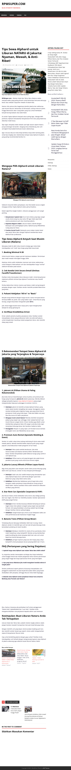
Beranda (4, 15)
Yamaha (19, 15)
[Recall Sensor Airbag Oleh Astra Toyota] (24, 656)
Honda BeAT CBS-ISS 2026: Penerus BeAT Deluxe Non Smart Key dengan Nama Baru (58, 82)
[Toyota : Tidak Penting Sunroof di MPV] (39, 653)
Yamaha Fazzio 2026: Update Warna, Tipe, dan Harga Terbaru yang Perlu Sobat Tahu (58, 88)
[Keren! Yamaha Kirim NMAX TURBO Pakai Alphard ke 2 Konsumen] (8, 653)
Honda (12, 15)
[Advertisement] (35, 33)
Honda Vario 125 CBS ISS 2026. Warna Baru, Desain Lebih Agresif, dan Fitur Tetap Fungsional (58, 73)
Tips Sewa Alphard (12, 702)
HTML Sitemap (52, 166)
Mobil (27, 65)
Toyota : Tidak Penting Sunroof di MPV (38, 659)
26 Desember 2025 (9, 65)
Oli (25, 15)
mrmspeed (20, 65)
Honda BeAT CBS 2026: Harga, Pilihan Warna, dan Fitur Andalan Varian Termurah (58, 59)
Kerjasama (51, 159)
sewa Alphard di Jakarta (25, 401)
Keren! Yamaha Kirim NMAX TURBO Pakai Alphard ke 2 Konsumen (8, 660)
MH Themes (46, 768)
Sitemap (50, 163)
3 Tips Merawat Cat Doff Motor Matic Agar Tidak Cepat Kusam (59, 123)
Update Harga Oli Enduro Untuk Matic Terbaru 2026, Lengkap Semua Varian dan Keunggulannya (60, 148)
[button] (2, 12)
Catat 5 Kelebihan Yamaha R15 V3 (58, 77)
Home (49, 169)
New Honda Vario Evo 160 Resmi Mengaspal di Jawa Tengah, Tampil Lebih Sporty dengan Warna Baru (60, 134)
